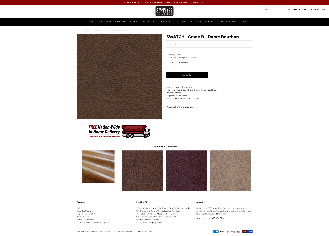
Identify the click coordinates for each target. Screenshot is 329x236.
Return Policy (82, 217)
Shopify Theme (117, 231)
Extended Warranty (85, 211)
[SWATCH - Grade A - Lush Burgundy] (186, 190)
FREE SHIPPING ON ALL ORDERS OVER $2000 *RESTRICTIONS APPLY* (164, 2)
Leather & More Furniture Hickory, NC (93, 222)
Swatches (88, 30)
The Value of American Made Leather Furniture (157, 214)
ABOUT (92, 22)
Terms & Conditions (85, 219)
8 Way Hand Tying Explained (149, 222)
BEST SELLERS (149, 22)
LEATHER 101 (196, 22)
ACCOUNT (293, 9)
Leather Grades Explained (147, 219)
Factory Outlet (228, 22)
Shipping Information (86, 214)
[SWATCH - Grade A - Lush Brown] (142, 190)
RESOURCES (164, 22)
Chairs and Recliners (127, 22)
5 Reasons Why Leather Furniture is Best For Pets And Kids (163, 208)
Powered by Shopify (144, 231)
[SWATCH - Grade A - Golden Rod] (98, 182)
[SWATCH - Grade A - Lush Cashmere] (230, 190)
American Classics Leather (100, 231)
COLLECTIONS (105, 22)
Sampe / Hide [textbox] (182, 56)
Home (79, 30)
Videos (243, 22)
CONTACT (209, 22)
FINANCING (181, 22)
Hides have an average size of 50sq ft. (182, 58)
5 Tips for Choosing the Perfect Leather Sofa (156, 217)
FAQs (78, 208)
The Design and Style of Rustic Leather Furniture (158, 211)
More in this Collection (164, 146)
